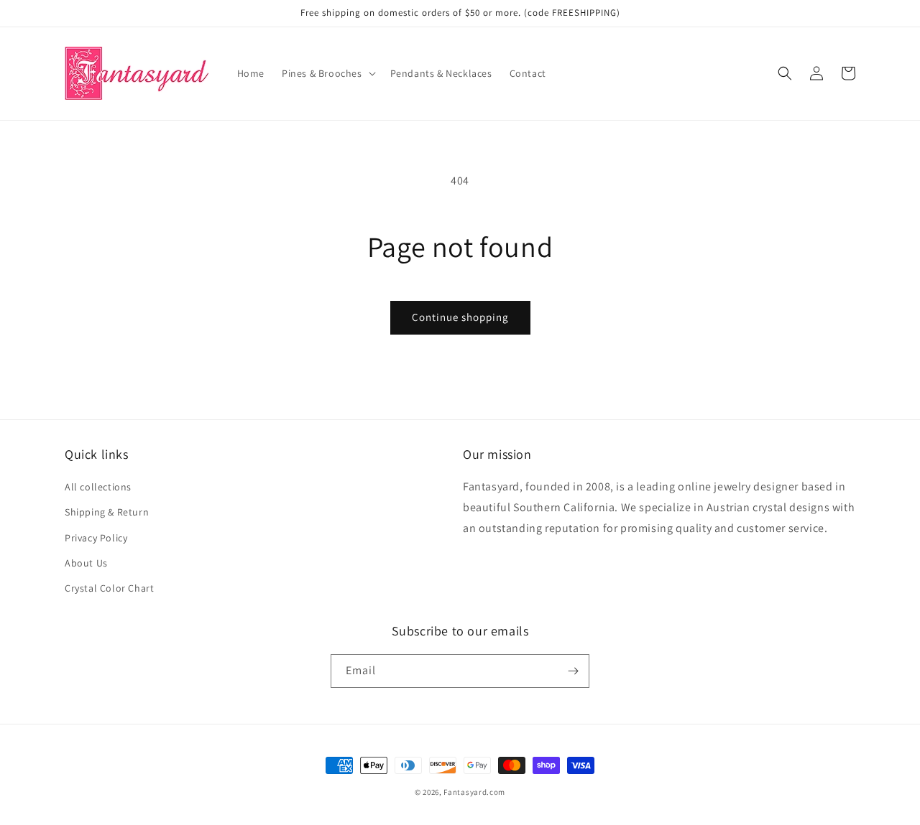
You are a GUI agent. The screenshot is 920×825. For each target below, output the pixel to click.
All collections (98, 486)
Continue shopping (460, 317)
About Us (86, 562)
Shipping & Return (107, 511)
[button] (327, 73)
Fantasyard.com (474, 792)
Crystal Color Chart (109, 588)
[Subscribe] (573, 671)
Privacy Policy (96, 537)
